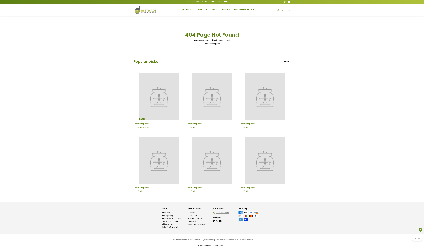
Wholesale (192, 221)
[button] (420, 230)
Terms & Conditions (170, 221)
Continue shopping (212, 43)
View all (287, 61)
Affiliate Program (195, 218)
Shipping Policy (168, 224)
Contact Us (192, 215)
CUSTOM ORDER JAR (244, 9)
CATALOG (186, 9)
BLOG (214, 9)
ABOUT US (202, 9)
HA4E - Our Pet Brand (196, 224)
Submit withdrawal (170, 227)
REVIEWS (225, 9)
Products (166, 212)
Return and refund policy (172, 218)
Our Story (191, 212)
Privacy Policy (167, 215)
